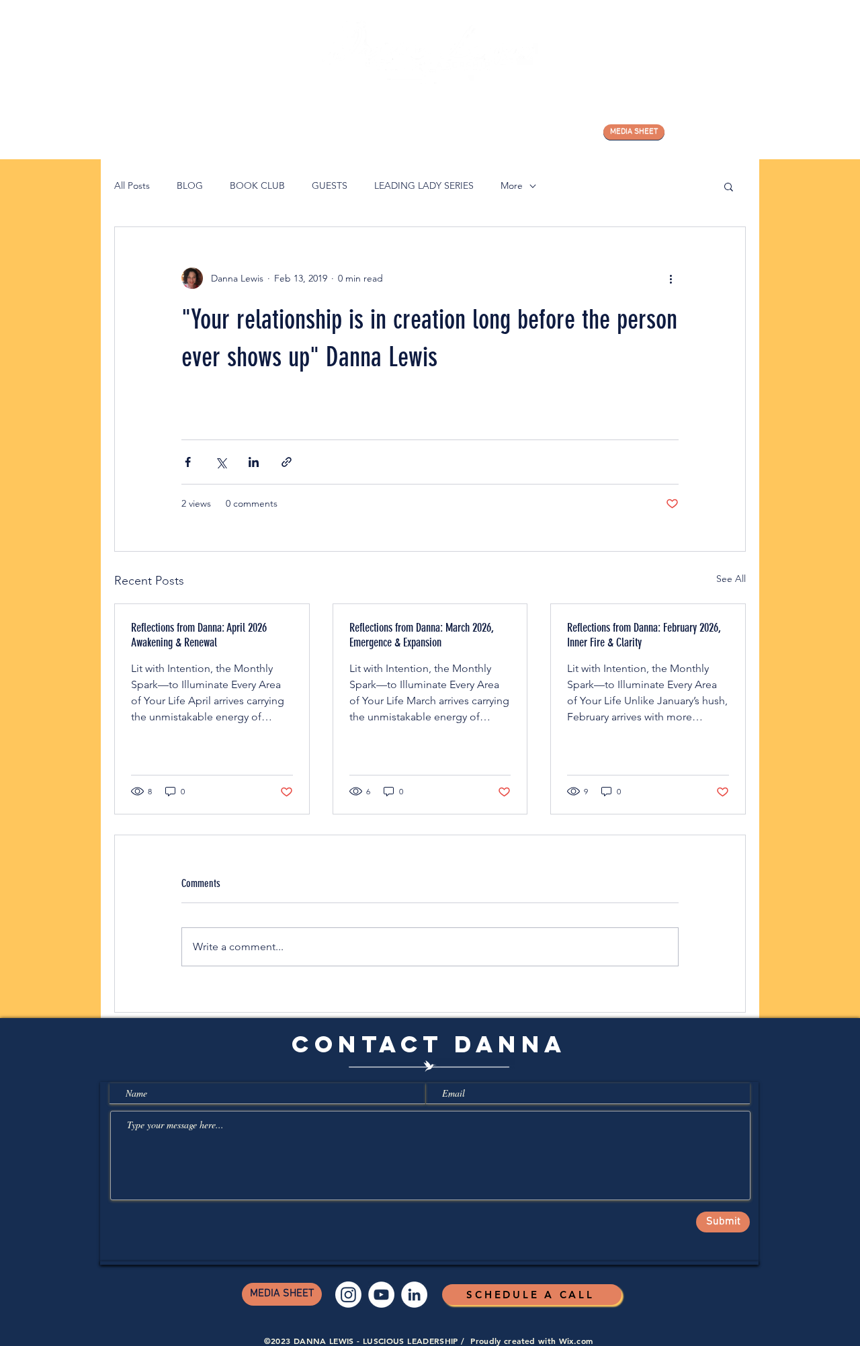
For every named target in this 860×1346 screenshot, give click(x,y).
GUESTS (329, 185)
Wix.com (576, 1340)
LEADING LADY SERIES (424, 185)
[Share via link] (286, 462)
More (512, 185)
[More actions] (670, 278)
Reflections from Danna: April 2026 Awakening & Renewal (199, 635)
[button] (728, 186)
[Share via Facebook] (187, 462)
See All (731, 579)
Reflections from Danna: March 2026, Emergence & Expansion (421, 635)
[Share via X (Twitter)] (220, 462)
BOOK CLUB (257, 185)
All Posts (132, 185)
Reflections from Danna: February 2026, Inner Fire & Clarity (644, 635)
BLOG (190, 185)
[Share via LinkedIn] (253, 462)
